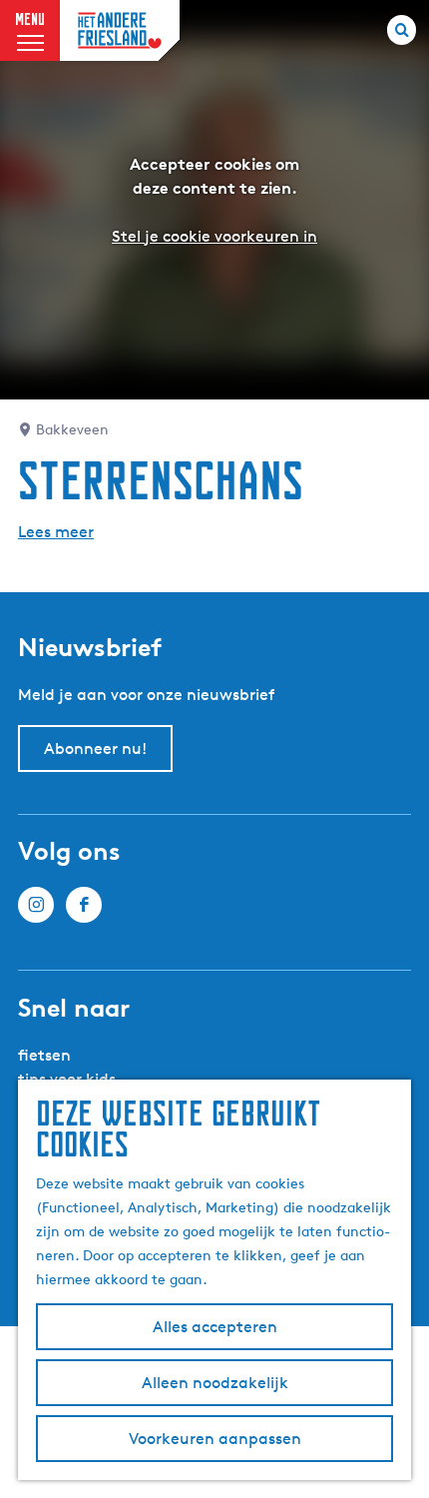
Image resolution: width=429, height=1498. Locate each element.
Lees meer (56, 531)
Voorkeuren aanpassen (215, 1438)
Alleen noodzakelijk (215, 1382)
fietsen (44, 1055)
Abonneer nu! (95, 748)
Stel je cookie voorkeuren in (214, 236)
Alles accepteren (215, 1326)
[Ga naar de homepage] (120, 30)
